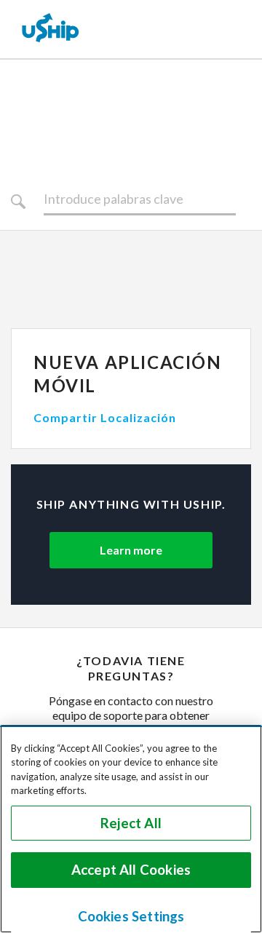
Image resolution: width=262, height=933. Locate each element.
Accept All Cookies (131, 870)
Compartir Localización (104, 417)
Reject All (131, 823)
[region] (131, 829)
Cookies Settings (131, 916)
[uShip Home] (51, 29)
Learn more (131, 550)
